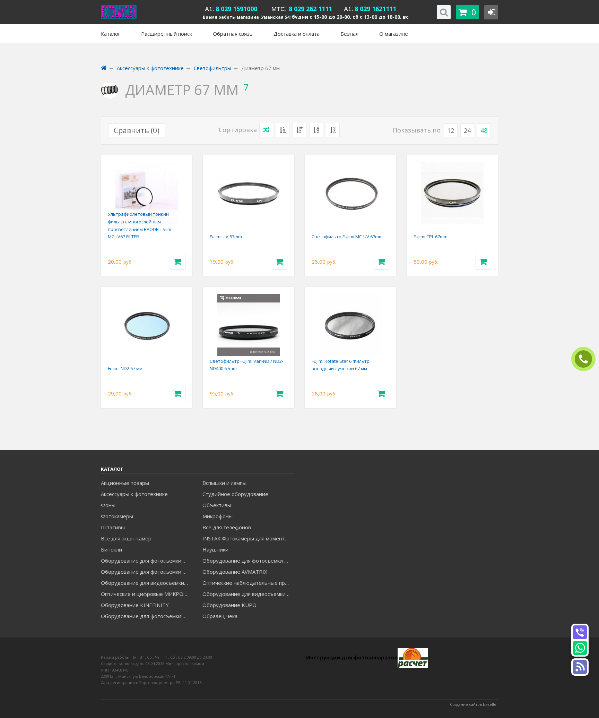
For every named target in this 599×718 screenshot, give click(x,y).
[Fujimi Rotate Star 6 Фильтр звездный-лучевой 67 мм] (350, 325)
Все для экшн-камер (126, 538)
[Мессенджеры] (580, 667)
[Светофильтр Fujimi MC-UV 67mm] (350, 193)
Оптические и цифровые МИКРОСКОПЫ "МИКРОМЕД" (146, 593)
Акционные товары (125, 482)
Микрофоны (217, 516)
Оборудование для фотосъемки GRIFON (146, 571)
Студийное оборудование (235, 493)
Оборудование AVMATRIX (234, 571)
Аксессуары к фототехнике (134, 493)
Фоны (108, 505)
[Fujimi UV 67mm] (248, 193)
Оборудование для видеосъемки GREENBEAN (146, 582)
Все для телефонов (226, 527)
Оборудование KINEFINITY (135, 604)
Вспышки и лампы (224, 482)
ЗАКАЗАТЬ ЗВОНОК (586, 359)
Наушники (215, 549)
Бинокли (111, 549)
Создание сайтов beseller (474, 704)
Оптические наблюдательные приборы (248, 582)
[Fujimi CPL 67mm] (452, 193)
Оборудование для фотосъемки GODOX (248, 560)
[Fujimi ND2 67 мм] (146, 325)
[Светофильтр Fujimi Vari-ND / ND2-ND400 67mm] (248, 325)
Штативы (113, 527)
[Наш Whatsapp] (580, 648)
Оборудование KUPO (229, 604)
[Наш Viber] (580, 632)
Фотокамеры (117, 516)
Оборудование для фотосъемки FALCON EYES (146, 560)
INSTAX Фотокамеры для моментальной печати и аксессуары (248, 538)
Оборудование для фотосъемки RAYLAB (146, 616)
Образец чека (219, 616)
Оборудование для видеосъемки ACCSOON (248, 593)
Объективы (216, 505)
